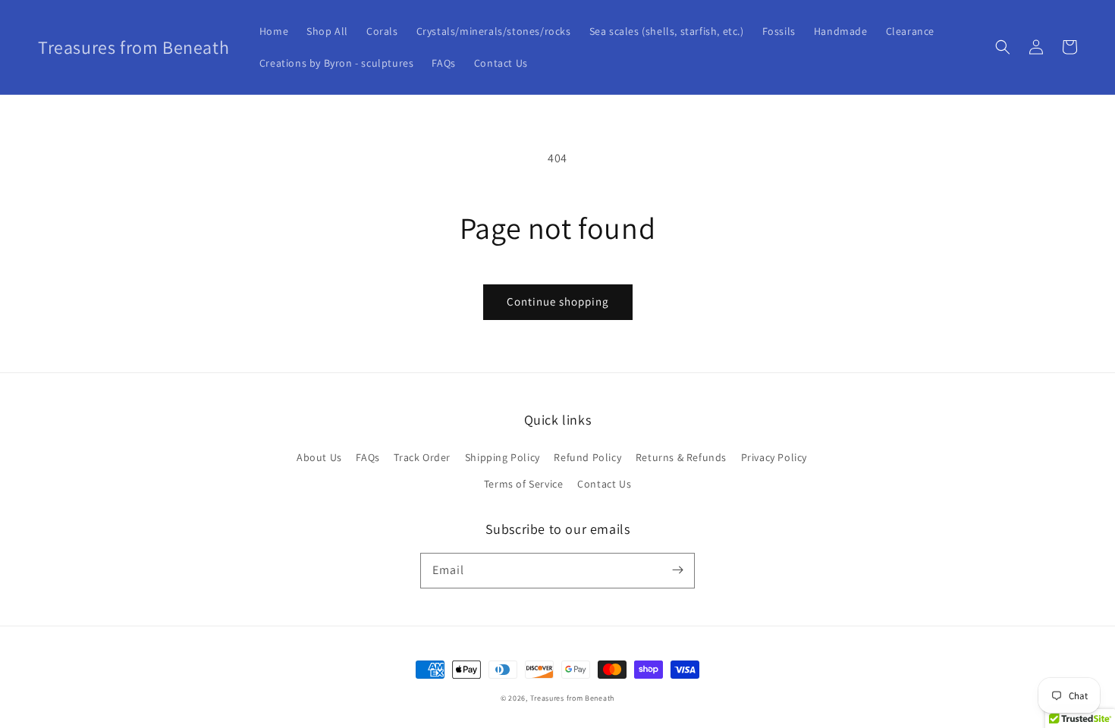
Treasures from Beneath (572, 698)
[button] (1002, 47)
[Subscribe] (677, 570)
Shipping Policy (502, 457)
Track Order (422, 457)
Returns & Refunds (681, 457)
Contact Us (604, 484)
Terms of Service (524, 484)
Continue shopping (558, 301)
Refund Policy (587, 457)
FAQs (367, 457)
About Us (319, 457)
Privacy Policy (774, 457)
